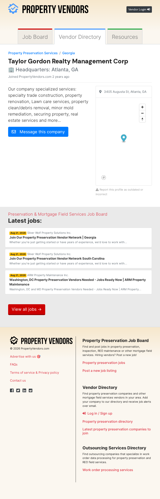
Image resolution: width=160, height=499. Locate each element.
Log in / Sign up (99, 413)
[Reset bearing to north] (142, 119)
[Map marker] (124, 138)
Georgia (68, 53)
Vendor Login (137, 9)
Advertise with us (23, 356)
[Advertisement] (43, 169)
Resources (125, 37)
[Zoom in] (142, 107)
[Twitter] (18, 390)
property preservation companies (120, 429)
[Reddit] (30, 390)
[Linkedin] (24, 390)
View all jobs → (27, 309)
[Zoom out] (142, 113)
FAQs (14, 364)
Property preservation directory (107, 421)
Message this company (40, 131)
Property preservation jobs (103, 363)
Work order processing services (107, 470)
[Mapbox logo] (103, 177)
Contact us (18, 380)
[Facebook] (12, 390)
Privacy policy (49, 373)
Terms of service (22, 373)
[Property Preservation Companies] (48, 8)
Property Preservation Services (33, 53)
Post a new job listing (99, 370)
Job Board (35, 37)
